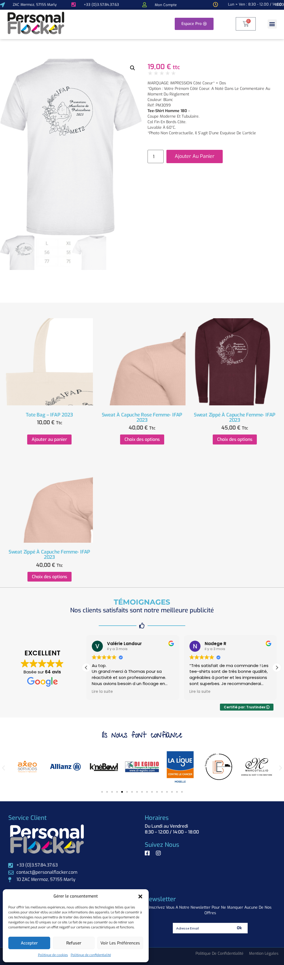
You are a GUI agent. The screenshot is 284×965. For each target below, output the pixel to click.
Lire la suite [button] (102, 691)
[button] (140, 896)
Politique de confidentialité (91, 955)
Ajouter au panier (194, 156)
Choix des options (142, 439)
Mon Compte (166, 4)
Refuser (73, 943)
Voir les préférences (120, 943)
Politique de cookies (53, 955)
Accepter (29, 943)
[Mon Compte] (144, 4)
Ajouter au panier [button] (49, 439)
